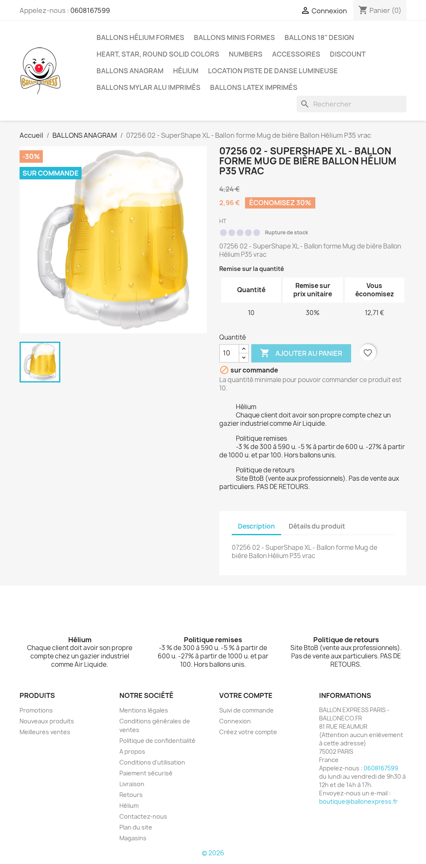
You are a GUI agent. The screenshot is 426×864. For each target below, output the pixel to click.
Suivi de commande (246, 710)
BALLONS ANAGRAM (130, 70)
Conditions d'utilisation (152, 762)
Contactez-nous (143, 816)
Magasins (132, 838)
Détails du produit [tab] (317, 526)
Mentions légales (143, 710)
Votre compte (245, 695)
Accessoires (296, 54)
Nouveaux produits (47, 721)
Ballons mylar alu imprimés (149, 87)
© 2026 (213, 853)
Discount (348, 54)
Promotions (36, 710)
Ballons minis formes (234, 37)
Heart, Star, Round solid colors (158, 54)
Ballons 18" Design (319, 37)
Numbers (246, 54)
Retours (131, 795)
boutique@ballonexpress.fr (358, 801)
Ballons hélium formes (140, 37)
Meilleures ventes (45, 732)
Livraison (131, 784)
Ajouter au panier (301, 353)
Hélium (185, 70)
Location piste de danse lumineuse (273, 70)
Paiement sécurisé (146, 773)
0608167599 (90, 10)
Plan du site (135, 827)
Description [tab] (256, 526)
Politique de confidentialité (157, 741)
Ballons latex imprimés (253, 87)
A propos (132, 751)
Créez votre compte (248, 732)
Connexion (235, 721)
